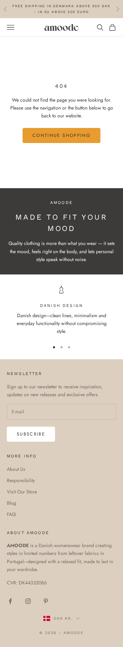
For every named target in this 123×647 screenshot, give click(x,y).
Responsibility (21, 480)
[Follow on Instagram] (28, 601)
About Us (16, 469)
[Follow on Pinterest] (45, 601)
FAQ (11, 514)
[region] (61, 311)
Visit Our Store (22, 491)
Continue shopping (61, 135)
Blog (11, 503)
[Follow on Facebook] (10, 601)
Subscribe (31, 434)
